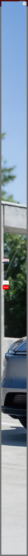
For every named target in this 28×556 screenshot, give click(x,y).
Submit (6, 287)
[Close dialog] (24, 3)
